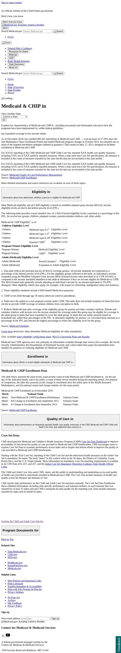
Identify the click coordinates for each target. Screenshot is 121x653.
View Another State (11, 113)
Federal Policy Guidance (20, 48)
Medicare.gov (14, 568)
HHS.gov (12, 557)
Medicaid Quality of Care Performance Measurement (35, 175)
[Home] (22, 24)
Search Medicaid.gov (12, 31)
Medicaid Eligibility (19, 326)
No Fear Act (14, 597)
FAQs (11, 37)
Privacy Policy (15, 606)
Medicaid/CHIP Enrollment (23, 177)
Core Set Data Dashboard (94, 441)
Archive (12, 600)
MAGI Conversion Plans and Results (70, 336)
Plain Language (15, 583)
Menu (5, 28)
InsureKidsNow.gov (18, 565)
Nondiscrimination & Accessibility (25, 586)
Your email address (10, 618)
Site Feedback (15, 603)
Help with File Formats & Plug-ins (25, 589)
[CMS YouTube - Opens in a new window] (7, 636)
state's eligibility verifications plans (34, 336)
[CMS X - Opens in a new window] (3, 636)
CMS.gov (12, 554)
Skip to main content (11, 2)
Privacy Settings (16, 592)
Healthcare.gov (15, 562)
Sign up (55, 618)
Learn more (7, 331)
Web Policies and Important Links (24, 580)
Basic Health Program (18, 61)
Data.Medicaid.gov (17, 551)
